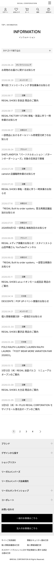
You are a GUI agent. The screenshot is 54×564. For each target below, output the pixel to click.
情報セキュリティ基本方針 (37, 540)
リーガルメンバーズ (11, 471)
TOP (3, 25)
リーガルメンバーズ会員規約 (15, 481)
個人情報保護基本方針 (11, 545)
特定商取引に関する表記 (37, 550)
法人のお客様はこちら (27, 528)
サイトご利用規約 (9, 540)
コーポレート (8, 500)
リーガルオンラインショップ (15, 490)
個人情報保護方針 (34, 545)
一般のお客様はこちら (27, 518)
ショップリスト (9, 462)
